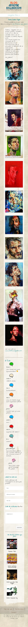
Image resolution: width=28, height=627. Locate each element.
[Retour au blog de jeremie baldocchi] (14, 6)
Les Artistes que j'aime (20, 24)
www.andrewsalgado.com (13, 351)
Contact (13, 612)
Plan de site (8, 609)
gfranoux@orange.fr (10, 449)
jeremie (22, 615)
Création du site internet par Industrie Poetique (15, 617)
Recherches (19, 609)
